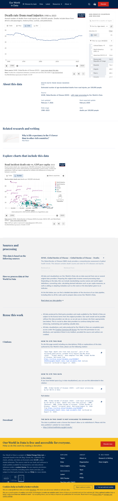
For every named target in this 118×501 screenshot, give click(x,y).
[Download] (74, 74)
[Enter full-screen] (83, 74)
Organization (84, 462)
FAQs (32, 472)
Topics (62, 458)
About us (83, 458)
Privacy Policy (97, 494)
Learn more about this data (49, 70)
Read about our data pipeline (51, 300)
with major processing (79, 95)
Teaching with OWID (67, 482)
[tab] (9, 25)
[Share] (79, 74)
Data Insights (65, 466)
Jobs (81, 474)
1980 (12, 65)
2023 (82, 65)
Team (81, 470)
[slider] (17, 66)
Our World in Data (14, 4)
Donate (103, 4)
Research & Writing (106, 458)
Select (54, 175)
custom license (21, 467)
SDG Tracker (64, 478)
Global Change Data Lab (35, 455)
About (67, 4)
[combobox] (89, 4)
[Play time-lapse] (6, 66)
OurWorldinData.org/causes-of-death (16, 74)
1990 (12, 215)
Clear (111, 31)
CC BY (30, 74)
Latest (48, 4)
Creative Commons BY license (66, 330)
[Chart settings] (63, 176)
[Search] (89, 4)
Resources (56, 4)
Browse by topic (31, 4)
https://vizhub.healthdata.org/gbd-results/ (57, 427)
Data (41, 4)
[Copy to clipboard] (99, 353)
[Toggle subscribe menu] (94, 4)
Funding (82, 466)
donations (33, 490)
